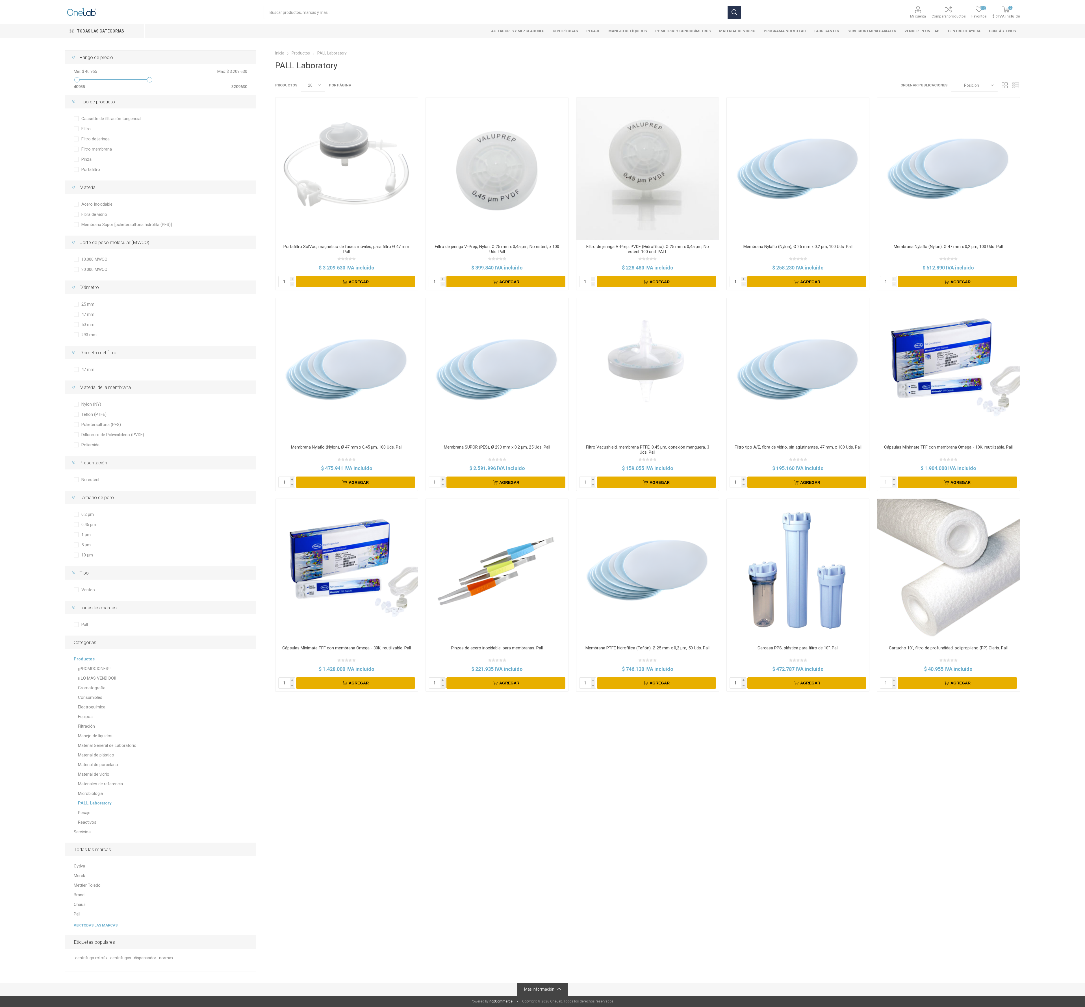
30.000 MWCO (94, 269)
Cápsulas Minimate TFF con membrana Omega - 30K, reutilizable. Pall (346, 648)
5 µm (86, 544)
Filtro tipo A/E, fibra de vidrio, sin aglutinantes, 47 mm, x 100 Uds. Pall (798, 447)
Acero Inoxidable (96, 204)
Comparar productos (949, 16)
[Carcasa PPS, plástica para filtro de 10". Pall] (798, 570)
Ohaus (80, 904)
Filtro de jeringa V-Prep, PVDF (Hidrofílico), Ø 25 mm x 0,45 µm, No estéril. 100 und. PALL (647, 249)
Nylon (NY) (91, 404)
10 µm (87, 555)
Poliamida (90, 444)
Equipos (85, 716)
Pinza (86, 159)
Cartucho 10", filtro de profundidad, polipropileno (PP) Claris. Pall (948, 648)
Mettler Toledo (87, 885)
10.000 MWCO (94, 259)
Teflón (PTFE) (94, 414)
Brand (79, 894)
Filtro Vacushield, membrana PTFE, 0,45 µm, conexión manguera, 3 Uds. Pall (647, 450)
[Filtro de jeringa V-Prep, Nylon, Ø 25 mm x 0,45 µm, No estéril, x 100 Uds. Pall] (497, 168)
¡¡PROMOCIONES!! (94, 668)
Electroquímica (91, 707)
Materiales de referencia (100, 783)
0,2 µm (87, 514)
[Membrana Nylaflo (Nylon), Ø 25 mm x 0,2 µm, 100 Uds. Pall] (798, 168)
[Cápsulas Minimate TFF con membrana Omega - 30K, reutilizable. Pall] (346, 570)
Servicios (82, 831)
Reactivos (87, 822)
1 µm (86, 534)
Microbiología (90, 793)
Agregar (359, 282)
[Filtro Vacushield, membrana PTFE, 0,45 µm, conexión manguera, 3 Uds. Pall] (647, 369)
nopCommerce (501, 1001)
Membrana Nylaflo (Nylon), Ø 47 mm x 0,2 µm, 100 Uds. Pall (948, 246)
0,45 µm (88, 524)
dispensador (145, 958)
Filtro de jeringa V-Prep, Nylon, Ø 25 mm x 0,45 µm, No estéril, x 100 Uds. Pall (497, 249)
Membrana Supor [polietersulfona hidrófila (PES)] (126, 224)
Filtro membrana (96, 149)
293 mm (89, 334)
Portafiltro (90, 169)
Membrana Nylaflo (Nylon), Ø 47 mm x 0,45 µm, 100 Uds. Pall (346, 447)
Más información (539, 989)
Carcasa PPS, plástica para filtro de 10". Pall (798, 648)
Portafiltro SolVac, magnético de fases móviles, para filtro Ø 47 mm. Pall (346, 249)
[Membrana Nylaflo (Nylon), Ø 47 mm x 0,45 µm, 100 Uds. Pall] (346, 369)
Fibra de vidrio (94, 214)
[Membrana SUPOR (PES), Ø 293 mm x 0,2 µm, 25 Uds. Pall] (497, 369)
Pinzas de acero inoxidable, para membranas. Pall (497, 648)
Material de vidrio (93, 774)
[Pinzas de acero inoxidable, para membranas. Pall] (497, 570)
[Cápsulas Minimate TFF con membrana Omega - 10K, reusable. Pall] (948, 369)
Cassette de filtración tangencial (111, 118)
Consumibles (90, 697)
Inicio (279, 53)
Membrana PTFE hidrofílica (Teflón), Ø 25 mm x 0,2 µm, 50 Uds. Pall (647, 648)
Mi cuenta (918, 16)
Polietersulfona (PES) (101, 424)
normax (166, 958)
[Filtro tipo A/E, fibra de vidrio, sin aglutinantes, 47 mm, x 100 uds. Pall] (798, 369)
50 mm (87, 324)
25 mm (87, 304)
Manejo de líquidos (95, 735)
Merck (79, 875)
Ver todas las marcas (96, 925)
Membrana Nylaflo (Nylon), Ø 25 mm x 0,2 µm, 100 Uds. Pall (797, 246)
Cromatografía (91, 687)
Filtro (86, 128)
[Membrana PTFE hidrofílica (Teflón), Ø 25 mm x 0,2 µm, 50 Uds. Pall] (647, 570)
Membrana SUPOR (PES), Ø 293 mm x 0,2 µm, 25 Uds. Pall (497, 447)
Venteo (88, 589)
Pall (84, 624)
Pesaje (84, 812)
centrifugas (120, 958)
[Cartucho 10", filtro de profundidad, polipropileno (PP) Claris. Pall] (948, 570)
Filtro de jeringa (95, 139)
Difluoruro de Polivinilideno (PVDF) (112, 434)
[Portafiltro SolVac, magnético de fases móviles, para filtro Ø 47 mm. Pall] (346, 168)
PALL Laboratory (95, 803)
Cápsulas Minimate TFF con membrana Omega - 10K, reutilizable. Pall (948, 447)
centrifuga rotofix (91, 958)
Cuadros (1005, 85)
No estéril (90, 479)
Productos (84, 659)
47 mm (87, 314)
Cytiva (79, 866)
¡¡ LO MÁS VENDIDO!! (97, 678)
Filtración (86, 726)
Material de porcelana (98, 764)
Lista (1016, 85)
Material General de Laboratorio (107, 745)
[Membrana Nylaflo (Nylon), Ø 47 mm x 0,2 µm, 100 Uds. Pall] (948, 168)
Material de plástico (96, 755)
